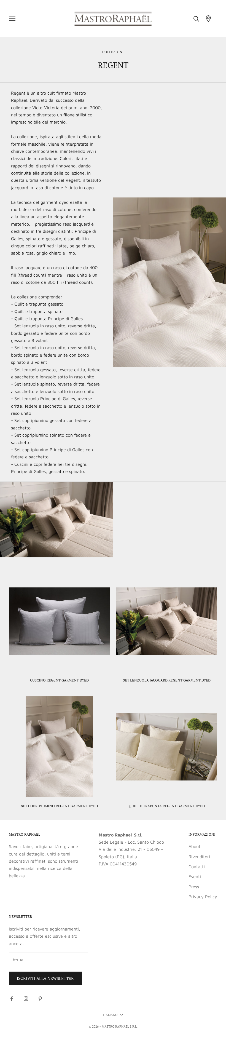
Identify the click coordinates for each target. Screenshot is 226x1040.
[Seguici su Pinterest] (40, 998)
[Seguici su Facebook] (11, 998)
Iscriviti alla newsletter (45, 978)
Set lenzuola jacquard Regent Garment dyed (167, 680)
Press (194, 886)
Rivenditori (199, 856)
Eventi (195, 876)
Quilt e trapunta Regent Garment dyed (167, 805)
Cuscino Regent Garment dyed (59, 680)
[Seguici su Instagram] (26, 998)
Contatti (197, 866)
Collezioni (113, 51)
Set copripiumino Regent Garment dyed (59, 805)
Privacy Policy (203, 896)
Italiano (110, 1015)
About (194, 846)
